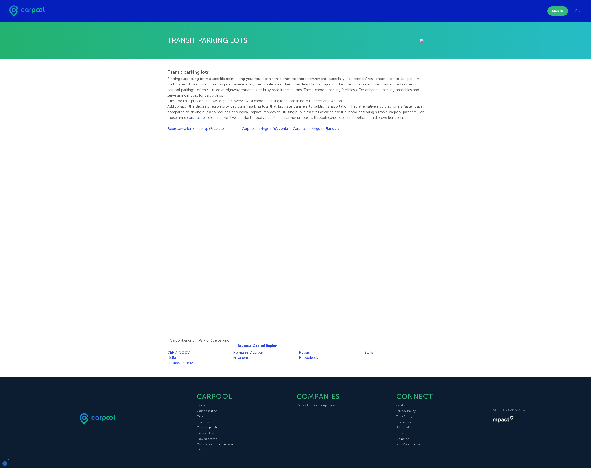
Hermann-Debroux (248, 352)
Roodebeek (308, 358)
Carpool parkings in (265, 129)
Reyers (304, 352)
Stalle (369, 352)
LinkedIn (402, 433)
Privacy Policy (406, 411)
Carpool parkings (209, 427)
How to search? (207, 439)
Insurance (204, 422)
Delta (171, 358)
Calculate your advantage (215, 444)
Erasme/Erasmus (180, 363)
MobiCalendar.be (408, 444)
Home (201, 405)
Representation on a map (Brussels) (196, 129)
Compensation (207, 411)
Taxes (201, 416)
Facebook (403, 427)
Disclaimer (403, 422)
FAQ (200, 450)
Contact (402, 405)
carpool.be (196, 117)
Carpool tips (205, 433)
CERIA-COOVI (178, 352)
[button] (4, 463)
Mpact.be (402, 439)
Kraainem (240, 358)
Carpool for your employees (316, 405)
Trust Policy (404, 416)
